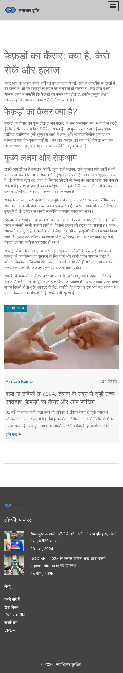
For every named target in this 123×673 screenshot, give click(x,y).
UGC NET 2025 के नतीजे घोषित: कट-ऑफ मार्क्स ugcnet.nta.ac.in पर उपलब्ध (67, 562)
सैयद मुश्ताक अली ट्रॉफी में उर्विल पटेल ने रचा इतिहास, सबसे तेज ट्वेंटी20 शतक (73, 537)
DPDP (9, 630)
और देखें (12, 434)
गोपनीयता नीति (14, 615)
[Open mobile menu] (113, 6)
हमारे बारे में (12, 599)
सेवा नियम (11, 607)
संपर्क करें (10, 622)
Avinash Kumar (19, 381)
